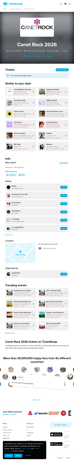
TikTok (29, 435)
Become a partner (9, 414)
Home (5, 9)
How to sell (7, 433)
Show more (63, 163)
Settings (28, 455)
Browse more (10, 333)
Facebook (30, 427)
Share (49, 56)
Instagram (30, 433)
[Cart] (65, 3)
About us (6, 435)
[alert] (24, 450)
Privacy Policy (26, 448)
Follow (64, 187)
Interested (28, 56)
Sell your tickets (62, 70)
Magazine (6, 438)
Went (39, 56)
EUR (67, 458)
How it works (7, 430)
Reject (18, 456)
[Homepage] (13, 3)
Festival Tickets (15, 9)
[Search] (61, 3)
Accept (8, 456)
